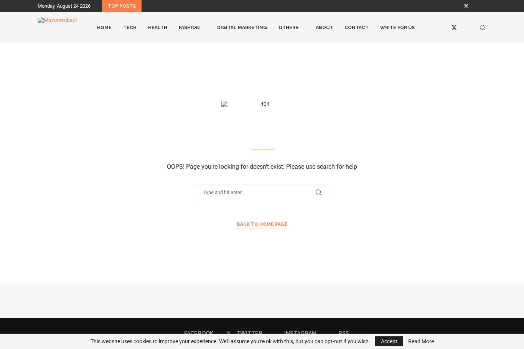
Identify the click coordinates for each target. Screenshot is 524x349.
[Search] (482, 27)
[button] (149, 6)
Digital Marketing (242, 27)
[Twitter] (466, 6)
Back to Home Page (262, 224)
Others (288, 27)
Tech (130, 27)
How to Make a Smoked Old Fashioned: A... (221, 6)
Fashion (189, 27)
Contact (356, 27)
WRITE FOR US (397, 27)
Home (104, 27)
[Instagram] (476, 6)
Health (157, 27)
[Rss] (484, 6)
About (324, 27)
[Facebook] (457, 6)
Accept (389, 341)
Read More (421, 341)
